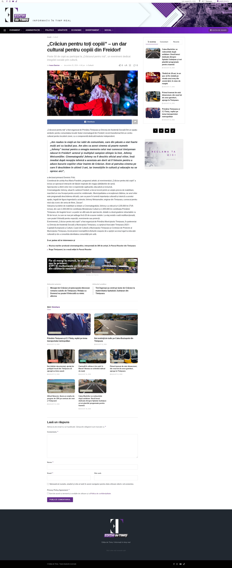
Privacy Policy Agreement (58, 490)
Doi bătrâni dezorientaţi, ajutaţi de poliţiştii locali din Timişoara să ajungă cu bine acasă (60, 368)
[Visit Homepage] (17, 15)
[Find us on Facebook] (6, 1)
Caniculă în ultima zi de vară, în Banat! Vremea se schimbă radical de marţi (92, 368)
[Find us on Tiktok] (172, 131)
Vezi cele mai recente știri (116, 550)
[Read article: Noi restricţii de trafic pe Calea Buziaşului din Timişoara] (116, 324)
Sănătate (62, 30)
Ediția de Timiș (53, 564)
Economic (76, 30)
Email (50, 473)
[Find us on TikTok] (16, 1)
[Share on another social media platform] (135, 122)
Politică (49, 30)
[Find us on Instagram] (10, 1)
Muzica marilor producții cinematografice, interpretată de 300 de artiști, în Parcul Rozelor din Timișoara (92, 246)
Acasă (49, 37)
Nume (50, 462)
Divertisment (92, 30)
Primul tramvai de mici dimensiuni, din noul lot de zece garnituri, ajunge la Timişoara (123, 368)
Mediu (83, 361)
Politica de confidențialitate (101, 493)
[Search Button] (2, 1)
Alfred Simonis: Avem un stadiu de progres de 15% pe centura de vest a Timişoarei (61, 398)
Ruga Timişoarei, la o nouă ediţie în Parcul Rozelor (70, 249)
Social (108, 30)
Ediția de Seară (219, 30)
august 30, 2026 (85, 408)
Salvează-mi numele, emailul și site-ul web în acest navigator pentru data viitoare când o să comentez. (92, 484)
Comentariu (52, 432)
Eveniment (15, 30)
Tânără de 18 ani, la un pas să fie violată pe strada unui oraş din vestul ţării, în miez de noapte (171, 78)
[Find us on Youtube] (13, 1)
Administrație (33, 30)
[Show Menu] (5, 30)
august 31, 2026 (53, 344)
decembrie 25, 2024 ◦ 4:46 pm (74, 65)
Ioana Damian (54, 65)
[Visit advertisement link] (92, 265)
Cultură (55, 37)
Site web (97, 473)
